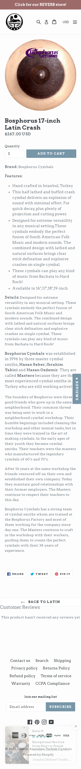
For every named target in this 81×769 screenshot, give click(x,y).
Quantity (12, 146)
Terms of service (56, 676)
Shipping (62, 660)
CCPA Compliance (52, 683)
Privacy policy (24, 668)
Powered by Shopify (38, 754)
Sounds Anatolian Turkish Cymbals (44, 749)
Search (42, 660)
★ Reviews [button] (77, 388)
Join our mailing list (40, 696)
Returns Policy (56, 668)
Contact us (20, 660)
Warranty (20, 683)
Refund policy (22, 676)
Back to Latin (43, 602)
